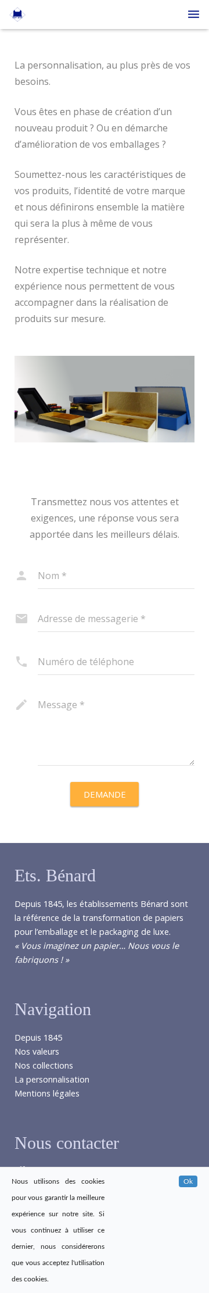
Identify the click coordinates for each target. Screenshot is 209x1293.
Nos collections (44, 1065)
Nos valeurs (37, 1051)
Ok (188, 1181)
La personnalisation (52, 1079)
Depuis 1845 (38, 1037)
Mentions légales (47, 1093)
